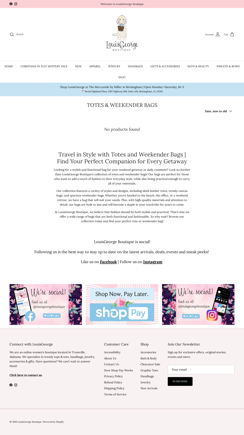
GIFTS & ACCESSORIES (165, 66)
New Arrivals (148, 388)
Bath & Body (148, 358)
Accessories (148, 352)
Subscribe (180, 381)
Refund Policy (113, 382)
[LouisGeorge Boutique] (122, 34)
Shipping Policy (114, 388)
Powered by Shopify (53, 421)
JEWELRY (114, 66)
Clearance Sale (150, 364)
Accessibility (112, 352)
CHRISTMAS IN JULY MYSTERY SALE (44, 66)
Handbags (147, 376)
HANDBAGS (135, 66)
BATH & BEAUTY (198, 66)
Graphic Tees (149, 370)
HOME (9, 66)
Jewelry (145, 382)
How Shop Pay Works (118, 370)
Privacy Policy (113, 376)
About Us (110, 358)
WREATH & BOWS (228, 66)
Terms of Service (115, 394)
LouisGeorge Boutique (30, 421)
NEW (78, 66)
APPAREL (95, 66)
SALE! (122, 77)
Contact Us (111, 364)
